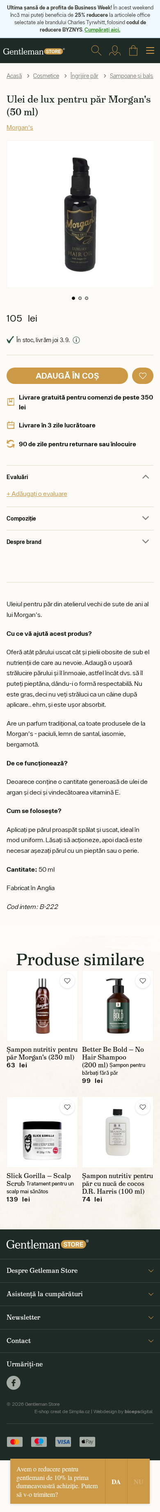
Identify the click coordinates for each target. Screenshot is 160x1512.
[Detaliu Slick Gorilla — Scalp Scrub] (42, 1132)
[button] (73, 298)
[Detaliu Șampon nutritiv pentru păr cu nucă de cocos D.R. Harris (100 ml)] (117, 1132)
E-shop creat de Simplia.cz (62, 1411)
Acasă (14, 76)
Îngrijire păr (84, 76)
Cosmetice (46, 76)
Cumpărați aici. (102, 29)
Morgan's (20, 127)
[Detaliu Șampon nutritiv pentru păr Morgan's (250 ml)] (42, 1005)
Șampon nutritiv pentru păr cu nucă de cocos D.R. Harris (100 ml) (117, 1184)
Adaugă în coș (67, 375)
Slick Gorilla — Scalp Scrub (39, 1180)
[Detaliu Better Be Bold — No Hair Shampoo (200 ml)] (117, 1005)
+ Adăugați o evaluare (37, 493)
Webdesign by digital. (123, 1411)
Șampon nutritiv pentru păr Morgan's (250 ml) (42, 1053)
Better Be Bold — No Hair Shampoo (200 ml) (113, 1057)
